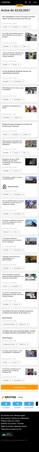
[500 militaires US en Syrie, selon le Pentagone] (31, 90)
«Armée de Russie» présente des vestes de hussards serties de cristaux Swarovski (12, 54)
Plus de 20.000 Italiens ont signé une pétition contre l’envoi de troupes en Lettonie (13, 202)
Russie (25, 27)
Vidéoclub (6, 232)
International (17, 81)
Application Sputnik (20, 426)
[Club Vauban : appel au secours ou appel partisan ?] (31, 179)
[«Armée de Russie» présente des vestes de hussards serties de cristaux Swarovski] (31, 55)
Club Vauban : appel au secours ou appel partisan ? (12, 178)
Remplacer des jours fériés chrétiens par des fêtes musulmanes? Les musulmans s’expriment (11, 161)
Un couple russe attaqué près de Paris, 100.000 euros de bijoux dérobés (12, 35)
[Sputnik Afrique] (6, 3)
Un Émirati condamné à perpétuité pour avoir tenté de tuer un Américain (12, 240)
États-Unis (23, 324)
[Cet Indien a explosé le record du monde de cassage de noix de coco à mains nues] (31, 223)
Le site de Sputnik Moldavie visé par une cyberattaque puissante (16, 72)
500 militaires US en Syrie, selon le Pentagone (13, 88)
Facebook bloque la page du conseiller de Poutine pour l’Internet (17, 125)
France (16, 46)
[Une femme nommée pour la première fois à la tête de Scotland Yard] (31, 371)
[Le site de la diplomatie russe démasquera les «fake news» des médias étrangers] (31, 295)
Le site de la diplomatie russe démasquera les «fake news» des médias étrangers (12, 294)
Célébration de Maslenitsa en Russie (11, 107)
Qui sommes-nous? (7, 415)
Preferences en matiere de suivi (11, 429)
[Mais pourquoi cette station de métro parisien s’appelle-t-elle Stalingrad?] (31, 143)
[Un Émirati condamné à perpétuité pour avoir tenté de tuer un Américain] (31, 241)
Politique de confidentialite (20, 418)
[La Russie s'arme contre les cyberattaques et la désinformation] (31, 259)
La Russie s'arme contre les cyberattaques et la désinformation (11, 258)
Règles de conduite (7, 426)
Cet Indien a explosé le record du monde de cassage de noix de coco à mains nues (13, 222)
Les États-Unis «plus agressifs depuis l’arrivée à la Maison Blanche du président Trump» (18, 332)
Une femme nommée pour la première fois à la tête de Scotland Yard (11, 370)
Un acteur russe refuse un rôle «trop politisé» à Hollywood (12, 351)
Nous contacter (6, 418)
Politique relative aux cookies (10, 421)
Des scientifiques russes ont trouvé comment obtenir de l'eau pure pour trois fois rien (18, 17)
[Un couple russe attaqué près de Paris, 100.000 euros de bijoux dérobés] (31, 37)
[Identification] (26, 2)
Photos (17, 117)
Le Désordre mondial (8, 324)
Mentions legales (19, 415)
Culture (15, 64)
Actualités (15, 27)
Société (5, 27)
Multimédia (6, 117)
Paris (24, 46)
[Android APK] (7, 434)
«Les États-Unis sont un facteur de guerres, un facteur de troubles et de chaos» (17, 312)
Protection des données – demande (12, 423)
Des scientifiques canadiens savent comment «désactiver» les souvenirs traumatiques (13, 276)
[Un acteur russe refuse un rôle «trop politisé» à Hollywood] (31, 353)
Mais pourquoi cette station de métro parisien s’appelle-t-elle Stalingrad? (12, 142)
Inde (15, 232)
